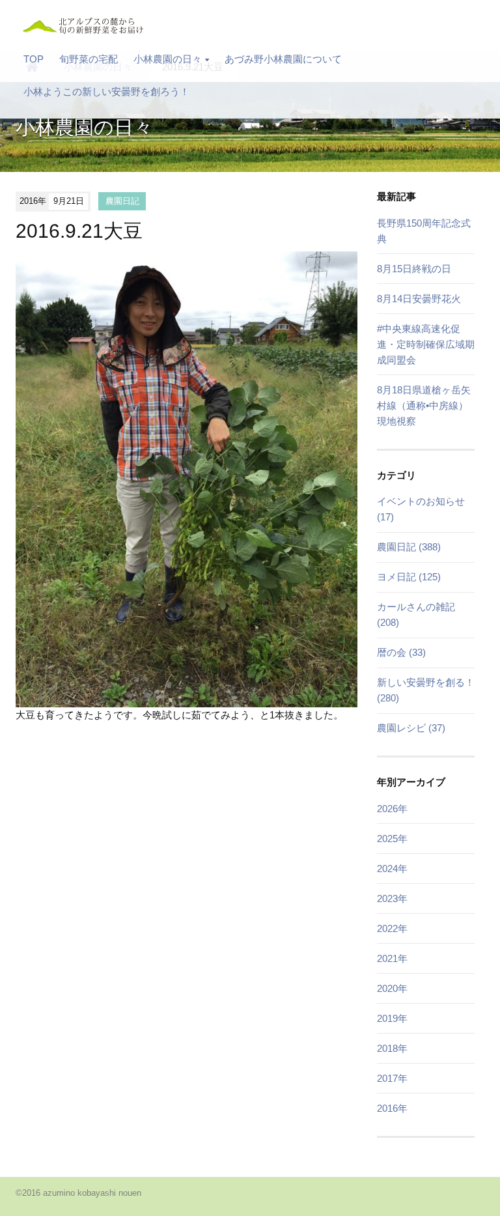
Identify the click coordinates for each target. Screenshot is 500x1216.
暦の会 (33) (401, 652)
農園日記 (122, 201)
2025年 (392, 838)
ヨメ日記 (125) (409, 576)
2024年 (392, 868)
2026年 (392, 808)
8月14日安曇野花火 (419, 298)
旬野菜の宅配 (88, 58)
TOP (33, 58)
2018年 (392, 1048)
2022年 (392, 928)
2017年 (392, 1078)
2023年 (392, 898)
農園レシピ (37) (411, 727)
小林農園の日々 (167, 58)
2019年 (392, 1018)
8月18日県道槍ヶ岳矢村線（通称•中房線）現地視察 (424, 405)
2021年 (392, 958)
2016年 (392, 1108)
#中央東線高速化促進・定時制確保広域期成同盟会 (426, 344)
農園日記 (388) (409, 546)
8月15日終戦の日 (414, 268)
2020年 (392, 988)
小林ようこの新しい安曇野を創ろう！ (106, 91)
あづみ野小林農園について (283, 58)
